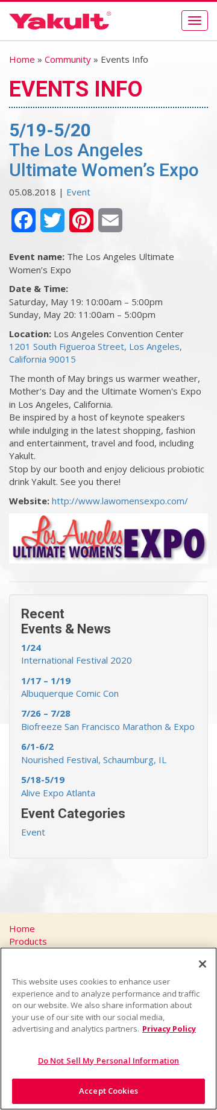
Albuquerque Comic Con (70, 686)
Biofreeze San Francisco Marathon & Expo (108, 719)
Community (68, 59)
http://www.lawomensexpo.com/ (120, 501)
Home (22, 59)
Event (78, 192)
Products (28, 941)
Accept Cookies (108, 1090)
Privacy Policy (169, 1028)
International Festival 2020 (76, 653)
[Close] (202, 964)
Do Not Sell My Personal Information (109, 1060)
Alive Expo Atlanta (58, 785)
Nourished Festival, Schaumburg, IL (93, 752)
